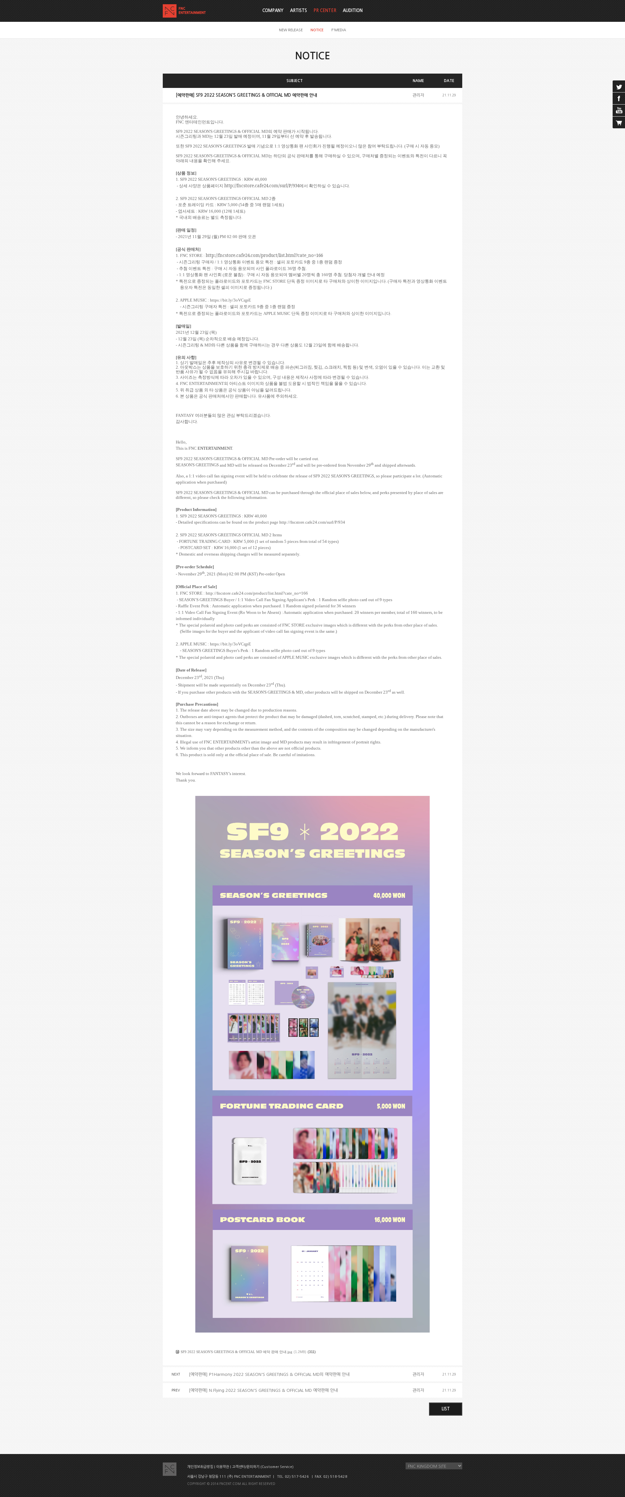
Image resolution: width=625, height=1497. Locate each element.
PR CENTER (324, 10)
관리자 (418, 95)
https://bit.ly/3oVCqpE (230, 300)
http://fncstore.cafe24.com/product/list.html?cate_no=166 (264, 255)
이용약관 (222, 1467)
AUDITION (353, 10)
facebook (619, 98)
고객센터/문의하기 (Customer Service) (263, 1467)
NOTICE (317, 30)
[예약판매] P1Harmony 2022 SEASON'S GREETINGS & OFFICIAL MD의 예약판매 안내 (269, 1374)
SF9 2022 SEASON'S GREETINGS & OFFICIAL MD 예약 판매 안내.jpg (236, 1352)
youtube (619, 110)
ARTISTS (298, 10)
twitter (619, 86)
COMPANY (273, 10)
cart (619, 122)
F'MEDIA (338, 30)
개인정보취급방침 (200, 1467)
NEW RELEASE (291, 30)
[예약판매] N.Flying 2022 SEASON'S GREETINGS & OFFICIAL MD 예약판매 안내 (263, 1390)
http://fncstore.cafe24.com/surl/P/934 (261, 186)
